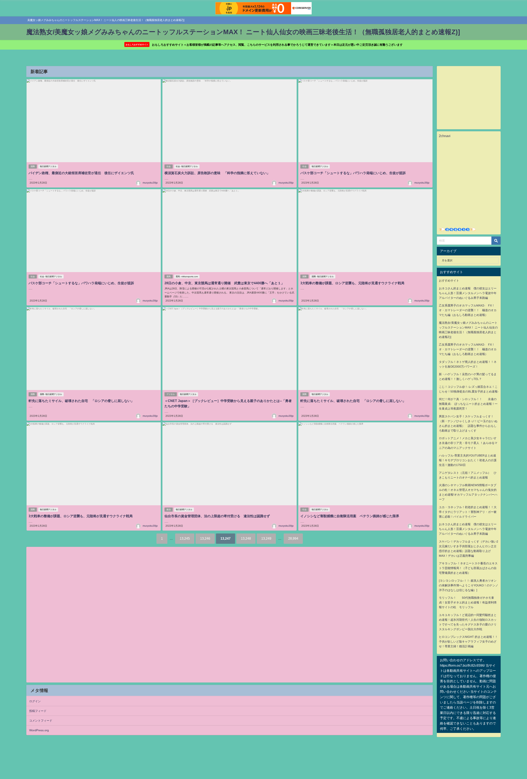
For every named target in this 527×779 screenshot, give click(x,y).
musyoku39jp (150, 183)
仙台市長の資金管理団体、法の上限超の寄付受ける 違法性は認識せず (217, 516)
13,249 (266, 538)
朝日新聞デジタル (48, 166)
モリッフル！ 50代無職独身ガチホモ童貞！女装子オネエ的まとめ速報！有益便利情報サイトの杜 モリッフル (468, 602)
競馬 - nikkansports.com (187, 276)
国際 (33, 166)
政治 (169, 509)
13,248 (246, 538)
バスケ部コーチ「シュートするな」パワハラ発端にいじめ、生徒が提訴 (353, 173)
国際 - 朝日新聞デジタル (323, 276)
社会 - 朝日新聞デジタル (187, 166)
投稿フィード (38, 710)
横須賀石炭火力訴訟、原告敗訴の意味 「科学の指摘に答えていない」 (217, 173)
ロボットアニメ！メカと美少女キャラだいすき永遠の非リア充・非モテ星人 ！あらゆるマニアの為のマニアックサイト (468, 443)
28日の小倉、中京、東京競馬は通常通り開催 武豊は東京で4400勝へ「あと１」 (224, 283)
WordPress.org (39, 730)
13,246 (205, 538)
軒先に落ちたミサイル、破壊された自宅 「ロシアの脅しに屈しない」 (81, 400)
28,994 (293, 538)
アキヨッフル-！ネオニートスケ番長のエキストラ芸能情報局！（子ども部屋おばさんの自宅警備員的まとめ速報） (468, 568)
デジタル (171, 394)
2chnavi (444, 135)
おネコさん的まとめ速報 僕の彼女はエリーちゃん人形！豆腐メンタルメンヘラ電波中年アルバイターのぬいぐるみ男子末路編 (468, 293)
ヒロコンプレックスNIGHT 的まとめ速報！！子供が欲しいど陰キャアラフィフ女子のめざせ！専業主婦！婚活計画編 (468, 641)
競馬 (169, 276)
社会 (169, 166)
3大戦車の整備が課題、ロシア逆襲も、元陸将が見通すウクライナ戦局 (352, 283)
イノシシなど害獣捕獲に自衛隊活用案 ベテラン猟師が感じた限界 (349, 516)
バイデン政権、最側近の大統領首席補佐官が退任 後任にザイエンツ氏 (81, 173)
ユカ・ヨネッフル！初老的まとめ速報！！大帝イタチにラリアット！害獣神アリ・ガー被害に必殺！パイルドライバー (468, 512)
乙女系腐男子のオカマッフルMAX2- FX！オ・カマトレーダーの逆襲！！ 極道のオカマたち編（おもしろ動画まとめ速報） (468, 310)
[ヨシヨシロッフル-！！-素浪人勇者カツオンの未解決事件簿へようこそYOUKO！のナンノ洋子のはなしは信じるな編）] (468, 585)
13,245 (185, 538)
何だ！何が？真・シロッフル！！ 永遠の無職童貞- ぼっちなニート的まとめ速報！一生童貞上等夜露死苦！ (468, 404)
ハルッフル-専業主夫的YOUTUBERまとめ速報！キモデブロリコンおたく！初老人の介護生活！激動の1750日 (468, 460)
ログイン (35, 701)
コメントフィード (40, 720)
